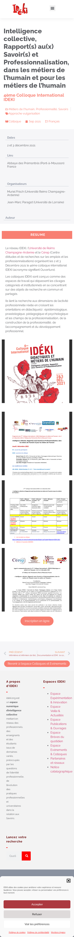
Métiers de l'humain (21, 109)
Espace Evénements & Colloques (58, 750)
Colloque (15, 121)
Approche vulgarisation (24, 113)
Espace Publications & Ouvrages (58, 724)
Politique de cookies (17, 932)
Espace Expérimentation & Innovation (61, 698)
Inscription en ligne (37, 621)
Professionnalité (46, 109)
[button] (68, 880)
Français (54, 121)
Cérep (45, 252)
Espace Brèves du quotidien (57, 737)
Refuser (37, 914)
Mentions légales (58, 932)
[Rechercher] (26, 855)
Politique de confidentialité (38, 932)
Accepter (37, 904)
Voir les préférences (37, 924)
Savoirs (63, 109)
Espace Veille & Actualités (57, 711)
